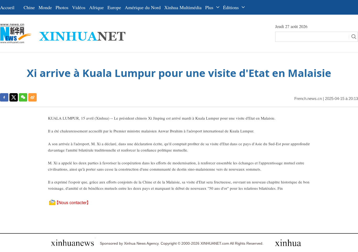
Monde (45, 7)
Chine (29, 7)
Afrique (96, 7)
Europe (114, 7)
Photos (62, 7)
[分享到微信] (23, 97)
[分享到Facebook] (4, 97)
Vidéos (78, 7)
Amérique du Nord (143, 7)
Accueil (7, 7)
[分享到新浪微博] (32, 97)
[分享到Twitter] (13, 97)
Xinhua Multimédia (183, 7)
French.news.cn (308, 98)
